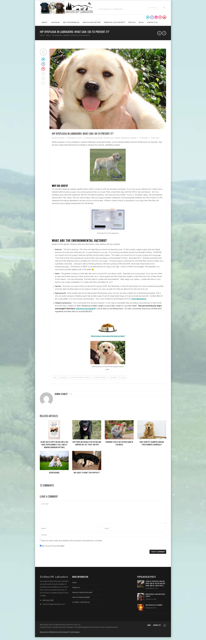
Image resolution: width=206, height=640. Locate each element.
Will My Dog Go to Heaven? (154, 605)
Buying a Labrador (96, 138)
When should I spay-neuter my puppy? (155, 595)
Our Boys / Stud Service (80, 602)
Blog (141, 22)
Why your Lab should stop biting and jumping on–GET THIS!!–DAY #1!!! (86, 443)
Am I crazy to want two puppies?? (87, 472)
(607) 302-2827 (48, 600)
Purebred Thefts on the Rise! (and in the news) (119, 443)
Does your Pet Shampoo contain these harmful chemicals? (152, 443)
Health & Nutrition (91, 22)
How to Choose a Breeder (81, 597)
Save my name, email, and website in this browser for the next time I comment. (72, 541)
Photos (131, 22)
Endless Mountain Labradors (80, 377)
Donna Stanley (59, 138)
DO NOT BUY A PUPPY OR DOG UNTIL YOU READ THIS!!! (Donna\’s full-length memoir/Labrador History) (54, 445)
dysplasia (63, 377)
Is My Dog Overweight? (85, 309)
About (44, 22)
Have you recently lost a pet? (82, 592)
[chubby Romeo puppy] (107, 89)
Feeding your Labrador (129, 138)
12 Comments (143, 138)
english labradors (100, 377)
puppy (123, 377)
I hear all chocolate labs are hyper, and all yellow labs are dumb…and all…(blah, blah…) (155, 583)
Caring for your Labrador (111, 138)
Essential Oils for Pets (114, 22)
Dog (55, 377)
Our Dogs (55, 22)
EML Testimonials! (71, 22)
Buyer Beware (54, 472)
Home (42, 35)
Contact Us (152, 22)
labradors (113, 377)
